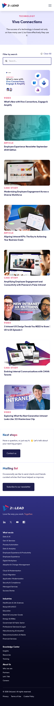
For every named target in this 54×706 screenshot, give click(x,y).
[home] (10, 6)
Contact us (11, 453)
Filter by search (10, 54)
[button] (49, 5)
